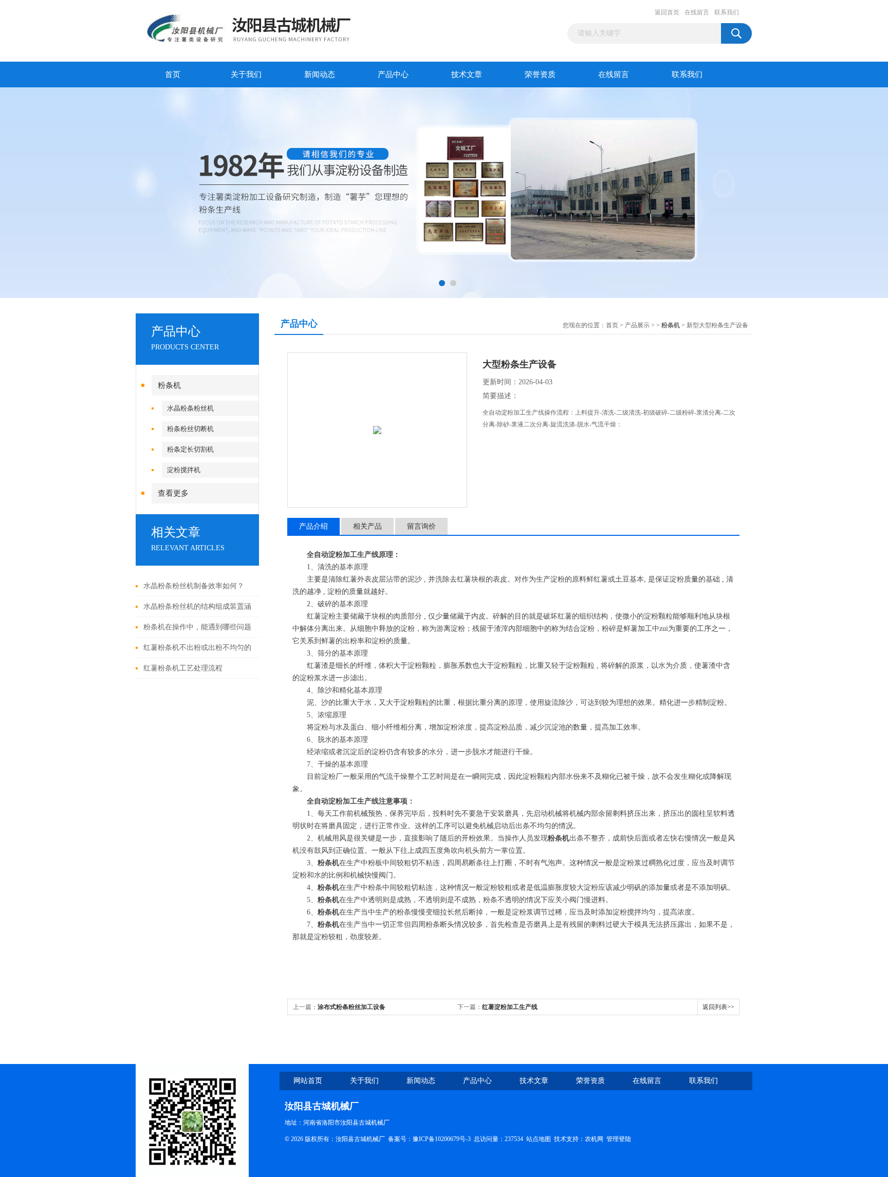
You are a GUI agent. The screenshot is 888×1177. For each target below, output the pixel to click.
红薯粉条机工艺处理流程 (183, 668)
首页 (172, 74)
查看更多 (173, 493)
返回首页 (667, 12)
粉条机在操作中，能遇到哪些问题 (197, 627)
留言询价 (421, 526)
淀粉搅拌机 (183, 470)
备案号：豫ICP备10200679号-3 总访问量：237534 (457, 1139)
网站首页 (307, 1081)
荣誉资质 (540, 74)
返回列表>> (718, 1007)
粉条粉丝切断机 (190, 429)
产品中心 (393, 74)
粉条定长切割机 (190, 449)
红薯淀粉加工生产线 (510, 1007)
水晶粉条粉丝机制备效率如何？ (193, 586)
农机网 (594, 1139)
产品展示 (637, 325)
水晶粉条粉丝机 (190, 408)
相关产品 (367, 526)
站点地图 (538, 1139)
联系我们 (726, 12)
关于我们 (246, 74)
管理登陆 (618, 1139)
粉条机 (169, 385)
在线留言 (696, 12)
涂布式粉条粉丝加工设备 (351, 1007)
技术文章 (466, 74)
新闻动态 (319, 74)
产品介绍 (313, 526)
